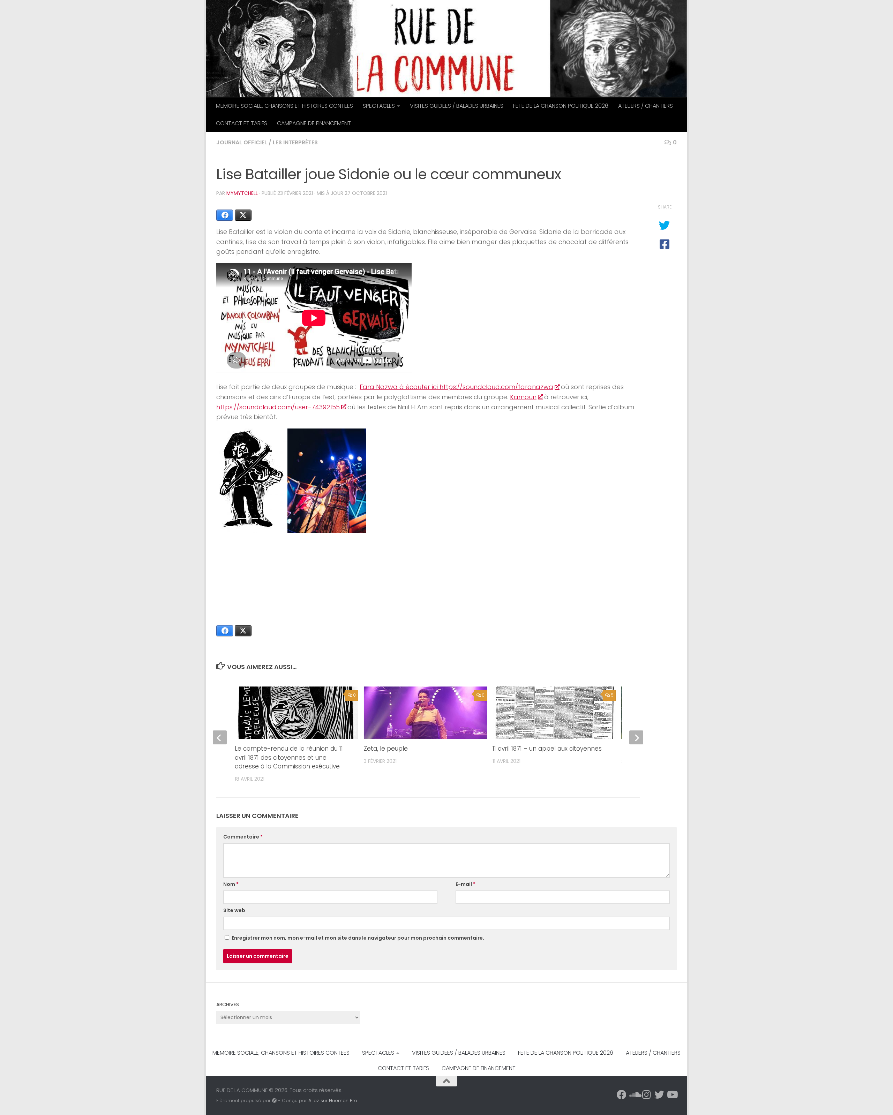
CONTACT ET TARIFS (241, 123)
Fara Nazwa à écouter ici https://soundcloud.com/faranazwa (456, 386)
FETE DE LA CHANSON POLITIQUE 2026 (560, 106)
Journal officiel (241, 142)
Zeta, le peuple (386, 748)
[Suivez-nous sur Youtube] (672, 1095)
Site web (234, 910)
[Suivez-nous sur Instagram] (647, 1095)
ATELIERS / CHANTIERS (645, 106)
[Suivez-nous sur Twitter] (659, 1095)
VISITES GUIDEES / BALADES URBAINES (456, 106)
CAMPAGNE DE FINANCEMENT (314, 123)
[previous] (220, 737)
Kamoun (523, 397)
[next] (636, 737)
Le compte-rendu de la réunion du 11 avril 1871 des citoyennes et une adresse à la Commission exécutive (289, 757)
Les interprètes (295, 142)
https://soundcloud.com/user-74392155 (278, 407)
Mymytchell (242, 193)
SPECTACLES (379, 106)
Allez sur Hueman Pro (332, 1100)
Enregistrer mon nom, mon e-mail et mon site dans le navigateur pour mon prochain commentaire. (358, 937)
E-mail (465, 884)
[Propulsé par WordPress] (274, 1100)
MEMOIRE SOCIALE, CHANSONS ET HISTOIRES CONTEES (284, 106)
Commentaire (243, 836)
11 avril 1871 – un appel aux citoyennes (547, 748)
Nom (231, 884)
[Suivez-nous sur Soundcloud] (634, 1095)
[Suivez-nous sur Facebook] (621, 1095)
